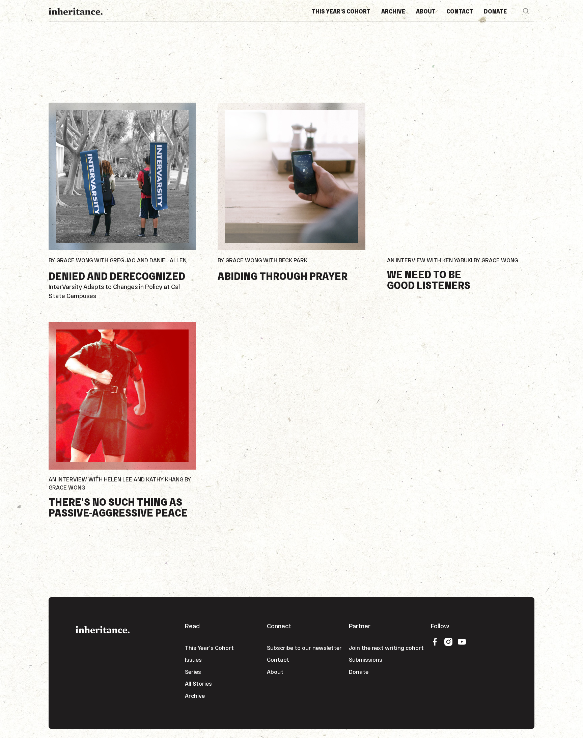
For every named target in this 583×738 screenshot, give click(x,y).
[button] (526, 11)
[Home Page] (76, 11)
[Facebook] (435, 641)
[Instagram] (448, 641)
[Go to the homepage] (103, 628)
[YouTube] (462, 641)
